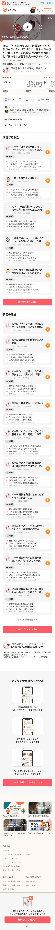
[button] (27, 26)
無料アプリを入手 (27, 919)
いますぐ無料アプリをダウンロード (27, 782)
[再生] (47, 152)
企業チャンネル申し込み (11, 885)
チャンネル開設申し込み (11, 881)
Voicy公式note (30, 885)
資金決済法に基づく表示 (11, 870)
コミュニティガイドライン (12, 862)
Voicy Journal (30, 881)
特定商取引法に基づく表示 (12, 866)
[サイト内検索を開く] (39, 10)
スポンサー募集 (8, 889)
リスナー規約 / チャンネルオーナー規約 (16, 854)
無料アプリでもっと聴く (27, 302)
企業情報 (6, 850)
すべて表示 (48, 78)
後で (27, 926)
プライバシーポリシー (10, 858)
